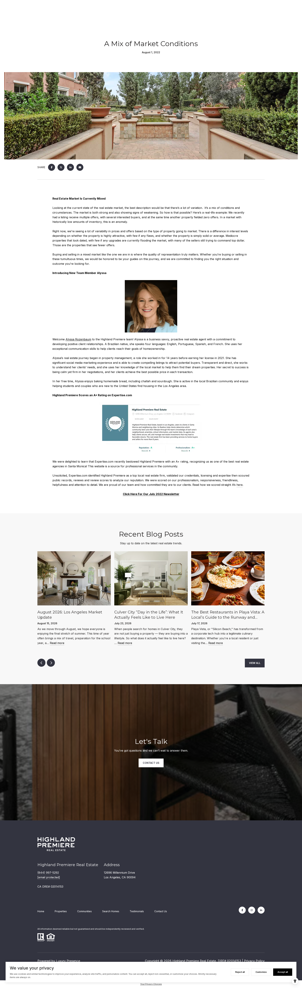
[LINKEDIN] (261, 910)
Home (40, 911)
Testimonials (137, 911)
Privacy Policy (254, 961)
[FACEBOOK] (242, 910)
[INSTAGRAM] (251, 910)
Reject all (240, 972)
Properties (61, 911)
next (51, 663)
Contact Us (160, 911)
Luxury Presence (68, 961)
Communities (84, 911)
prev (41, 663)
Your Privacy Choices (151, 984)
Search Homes (110, 911)
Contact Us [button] (151, 762)
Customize (261, 972)
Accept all (283, 972)
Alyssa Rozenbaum (78, 339)
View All (254, 662)
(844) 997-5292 (48, 872)
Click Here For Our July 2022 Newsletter (151, 494)
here (239, 484)
